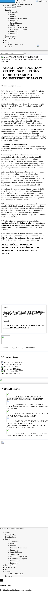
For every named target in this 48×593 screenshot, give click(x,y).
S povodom (14, 12)
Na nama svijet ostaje (18, 27)
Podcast (13, 16)
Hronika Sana (10, 8)
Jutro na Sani (10, 36)
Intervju (13, 14)
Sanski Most (10, 38)
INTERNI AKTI (16, 45)
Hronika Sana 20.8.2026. (11, 369)
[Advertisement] (24, 280)
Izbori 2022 (15, 32)
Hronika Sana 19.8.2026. (11, 373)
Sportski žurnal (16, 23)
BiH (6, 40)
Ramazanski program (18, 29)
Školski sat (14, 25)
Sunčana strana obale (18, 19)
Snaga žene (14, 21)
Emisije (8, 10)
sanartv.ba (20, 529)
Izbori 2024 (15, 34)
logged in (15, 348)
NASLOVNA (10, 6)
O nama (8, 42)
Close (7, 533)
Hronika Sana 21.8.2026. (11, 365)
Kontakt (8, 47)
